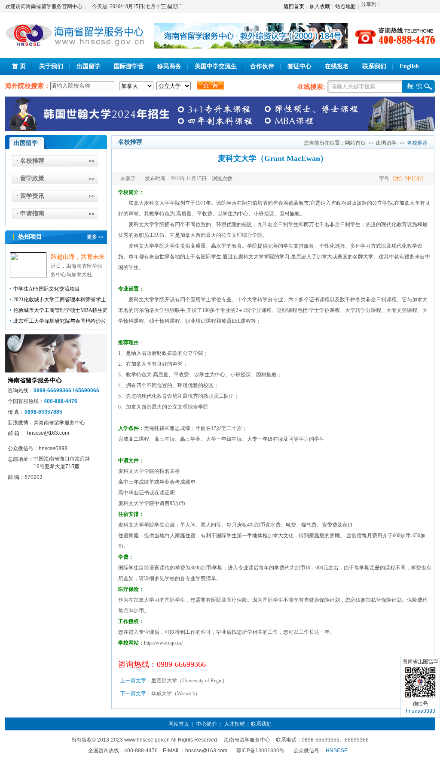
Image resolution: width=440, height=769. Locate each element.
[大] (397, 179)
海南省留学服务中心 (35, 380)
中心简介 (206, 724)
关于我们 (51, 66)
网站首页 (355, 143)
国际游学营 (129, 66)
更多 (95, 237)
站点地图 (345, 6)
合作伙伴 (262, 66)
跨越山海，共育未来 (78, 257)
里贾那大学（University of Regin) (187, 681)
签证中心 (299, 66)
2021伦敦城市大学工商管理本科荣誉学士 (59, 300)
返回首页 (294, 6)
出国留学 (88, 66)
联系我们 (374, 66)
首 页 (19, 66)
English (409, 66)
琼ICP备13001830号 (260, 751)
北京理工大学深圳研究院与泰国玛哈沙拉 (59, 321)
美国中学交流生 (216, 66)
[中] (408, 179)
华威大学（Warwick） (175, 693)
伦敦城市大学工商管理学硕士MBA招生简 (60, 310)
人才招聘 (234, 724)
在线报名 (337, 66)
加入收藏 (319, 6)
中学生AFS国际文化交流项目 (46, 289)
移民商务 (169, 66)
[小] (419, 179)
